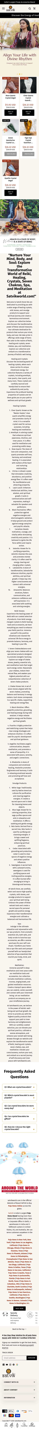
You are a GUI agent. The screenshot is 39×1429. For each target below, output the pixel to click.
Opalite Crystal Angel (10, 179)
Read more (19, 1308)
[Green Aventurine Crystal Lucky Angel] (10, 127)
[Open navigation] (3, 8)
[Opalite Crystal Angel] (10, 168)
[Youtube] (7, 1364)
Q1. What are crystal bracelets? (17, 1087)
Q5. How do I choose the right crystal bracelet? (17, 1128)
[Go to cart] (34, 8)
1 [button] (17, 74)
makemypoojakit (27, 1345)
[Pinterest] (14, 1364)
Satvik (10, 1213)
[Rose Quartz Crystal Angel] (10, 85)
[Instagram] (10, 1364)
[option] (19, 47)
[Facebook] (4, 1364)
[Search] (29, 8)
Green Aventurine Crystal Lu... (10, 140)
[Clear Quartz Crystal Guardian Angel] (28, 85)
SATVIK (5, 1348)
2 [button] (19, 74)
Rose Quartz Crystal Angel (10, 97)
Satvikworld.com (20, 1421)
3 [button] (22, 74)
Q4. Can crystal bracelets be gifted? (16, 1117)
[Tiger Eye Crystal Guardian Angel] (28, 127)
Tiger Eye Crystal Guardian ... (28, 140)
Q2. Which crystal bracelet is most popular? (19, 1096)
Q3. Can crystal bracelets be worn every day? (19, 1107)
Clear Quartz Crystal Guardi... (28, 98)
